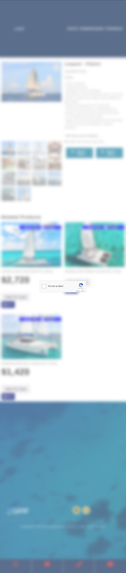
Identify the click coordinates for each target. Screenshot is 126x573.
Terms (82, 291)
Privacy (78, 291)
